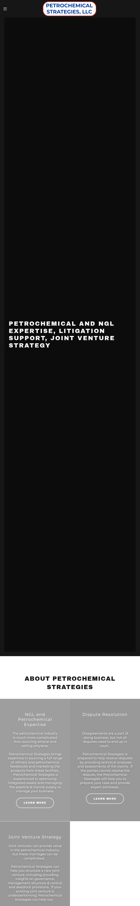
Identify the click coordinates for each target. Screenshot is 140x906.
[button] (11, 8)
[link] (70, 8)
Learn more (35, 802)
